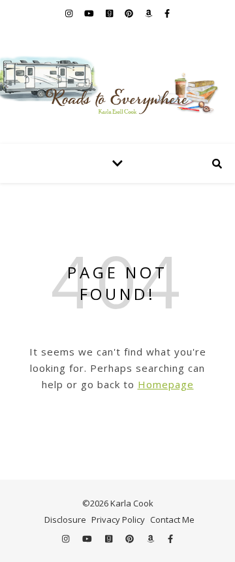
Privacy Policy (118, 519)
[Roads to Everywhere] (117, 85)
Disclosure (65, 519)
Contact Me (172, 519)
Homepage (166, 384)
